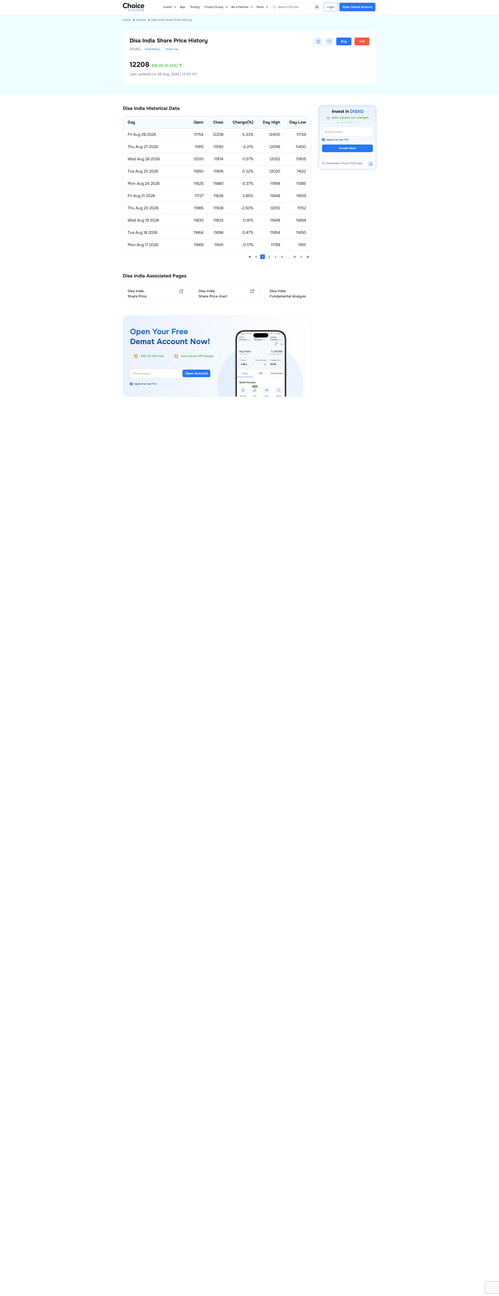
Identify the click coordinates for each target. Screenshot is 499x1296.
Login (330, 7)
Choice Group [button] (213, 7)
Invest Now (347, 148)
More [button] (260, 7)
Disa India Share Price (137, 293)
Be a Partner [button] (240, 7)
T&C (154, 383)
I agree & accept (145, 383)
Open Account (196, 373)
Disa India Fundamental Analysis (288, 293)
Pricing (194, 7)
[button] (318, 41)
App (182, 7)
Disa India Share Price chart (213, 293)
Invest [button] (167, 7)
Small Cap (172, 49)
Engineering (152, 49)
